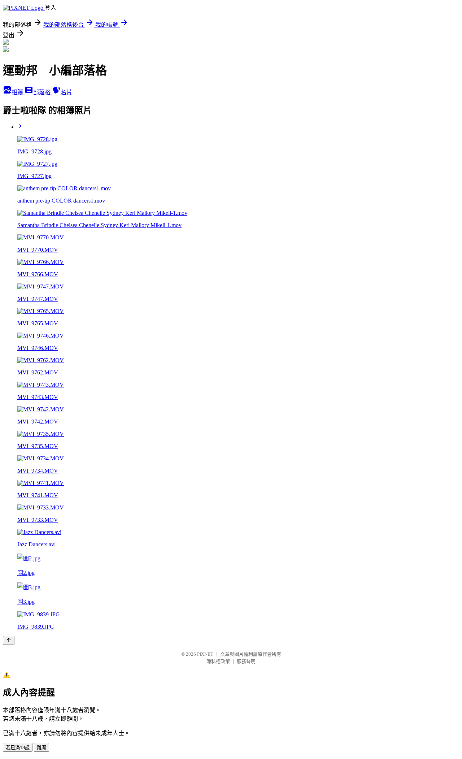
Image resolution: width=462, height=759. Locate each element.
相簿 (18, 92)
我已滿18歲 (18, 747)
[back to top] (8, 640)
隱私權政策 (218, 661)
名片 (66, 92)
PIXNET (205, 654)
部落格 (42, 92)
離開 (41, 747)
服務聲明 (246, 661)
